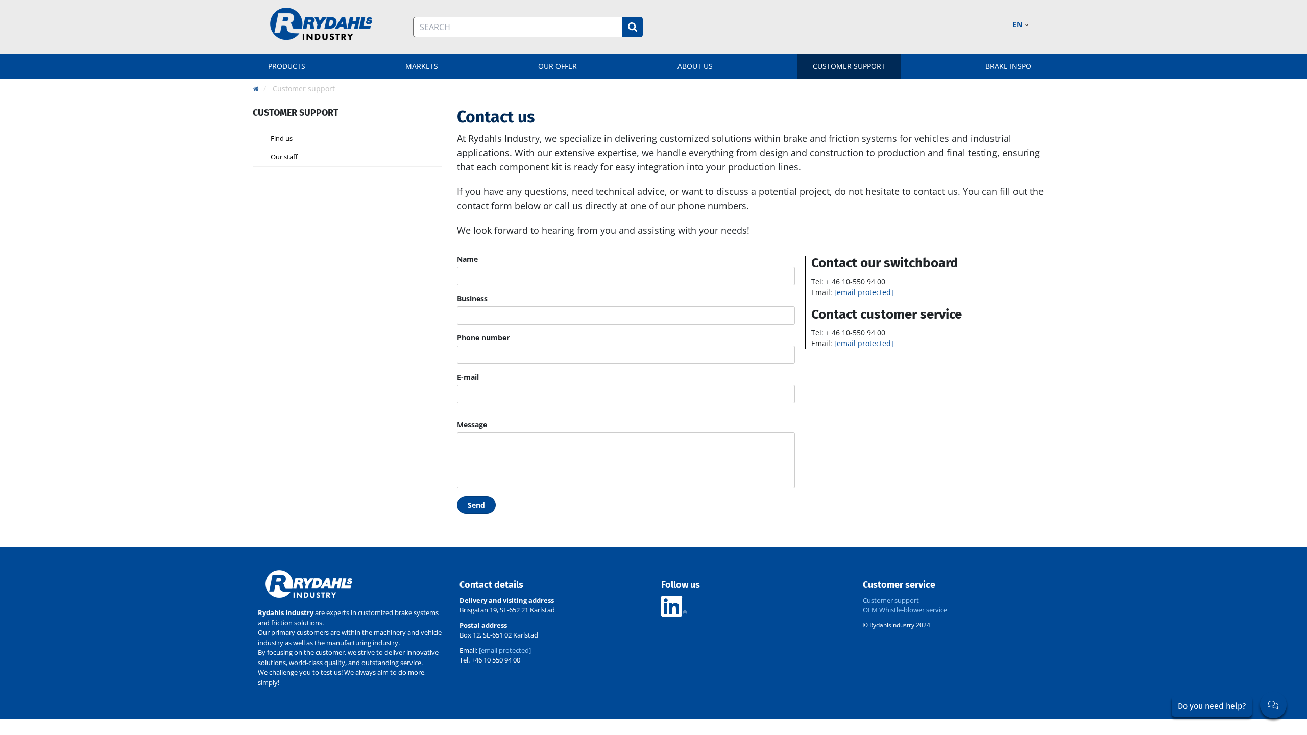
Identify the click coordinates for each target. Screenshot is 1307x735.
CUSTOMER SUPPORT (295, 112)
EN (1018, 24)
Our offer (557, 66)
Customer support (849, 66)
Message (472, 424)
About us (695, 66)
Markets (421, 66)
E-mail (468, 377)
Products (286, 66)
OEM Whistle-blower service (905, 610)
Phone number (483, 337)
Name (467, 259)
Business (472, 298)
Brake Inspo (1008, 66)
